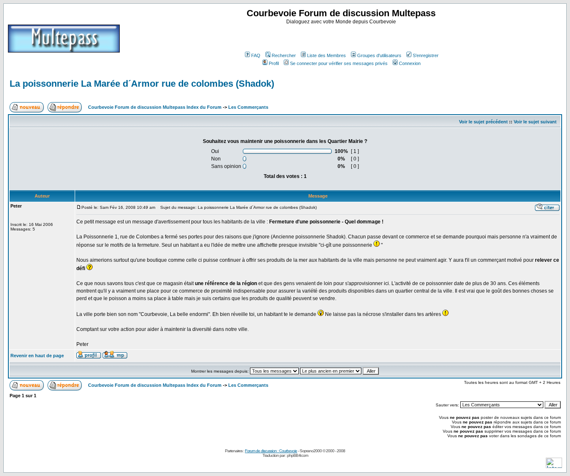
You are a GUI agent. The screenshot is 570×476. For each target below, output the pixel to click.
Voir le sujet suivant (535, 121)
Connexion (410, 63)
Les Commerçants (248, 107)
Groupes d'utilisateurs (379, 55)
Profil (274, 63)
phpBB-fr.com (297, 455)
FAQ (255, 55)
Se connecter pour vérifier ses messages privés (339, 63)
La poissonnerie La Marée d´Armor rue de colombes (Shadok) (142, 83)
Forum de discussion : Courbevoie (271, 450)
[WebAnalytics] (554, 465)
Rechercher (284, 55)
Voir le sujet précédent (483, 121)
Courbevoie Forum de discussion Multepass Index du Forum (155, 107)
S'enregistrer (426, 55)
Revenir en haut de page (37, 355)
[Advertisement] (342, 37)
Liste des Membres (326, 55)
